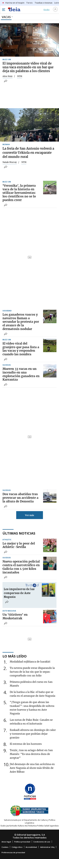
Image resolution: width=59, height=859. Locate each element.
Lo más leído (15, 656)
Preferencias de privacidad (13, 852)
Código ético (17, 847)
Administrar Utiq (47, 847)
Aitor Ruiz (7, 76)
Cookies (5, 847)
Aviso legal (6, 841)
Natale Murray (10, 162)
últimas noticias (19, 533)
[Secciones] (3, 10)
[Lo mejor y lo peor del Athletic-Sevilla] (49, 545)
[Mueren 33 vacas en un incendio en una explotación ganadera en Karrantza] (49, 370)
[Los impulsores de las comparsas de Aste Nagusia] (48, 590)
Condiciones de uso (41, 841)
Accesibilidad (31, 847)
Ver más (29, 515)
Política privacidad (22, 841)
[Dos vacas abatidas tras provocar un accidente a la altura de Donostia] (49, 496)
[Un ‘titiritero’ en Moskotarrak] (49, 616)
